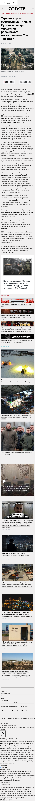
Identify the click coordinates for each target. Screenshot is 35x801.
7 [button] (21, 497)
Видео (2, 698)
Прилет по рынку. (16, 417)
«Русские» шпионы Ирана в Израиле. (16, 674)
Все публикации (5, 693)
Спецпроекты (5, 295)
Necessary (5, 767)
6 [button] (19, 497)
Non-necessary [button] (5, 782)
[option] (17, 480)
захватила (4, 248)
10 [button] (30, 497)
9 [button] (27, 497)
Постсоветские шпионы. (17, 523)
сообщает (29, 94)
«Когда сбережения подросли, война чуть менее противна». (17, 643)
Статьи (3, 696)
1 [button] (5, 497)
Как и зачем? (4, 723)
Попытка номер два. (16, 284)
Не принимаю (11, 725)
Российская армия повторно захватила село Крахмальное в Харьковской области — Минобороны (16, 381)
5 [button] (16, 497)
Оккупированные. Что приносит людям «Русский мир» (16, 305)
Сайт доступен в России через (17, 13)
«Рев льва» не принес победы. (17, 584)
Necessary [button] (3, 765)
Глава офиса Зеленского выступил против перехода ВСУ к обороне (16, 453)
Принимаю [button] (3, 725)
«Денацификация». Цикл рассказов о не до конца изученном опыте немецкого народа (16, 341)
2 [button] (8, 497)
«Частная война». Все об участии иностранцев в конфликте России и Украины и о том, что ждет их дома (16, 317)
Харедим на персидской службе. (15, 555)
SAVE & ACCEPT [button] (5, 800)
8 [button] (24, 497)
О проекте (4, 691)
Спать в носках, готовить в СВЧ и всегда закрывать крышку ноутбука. (17, 614)
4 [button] (13, 497)
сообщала (12, 200)
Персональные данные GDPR (9, 703)
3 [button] (11, 497)
